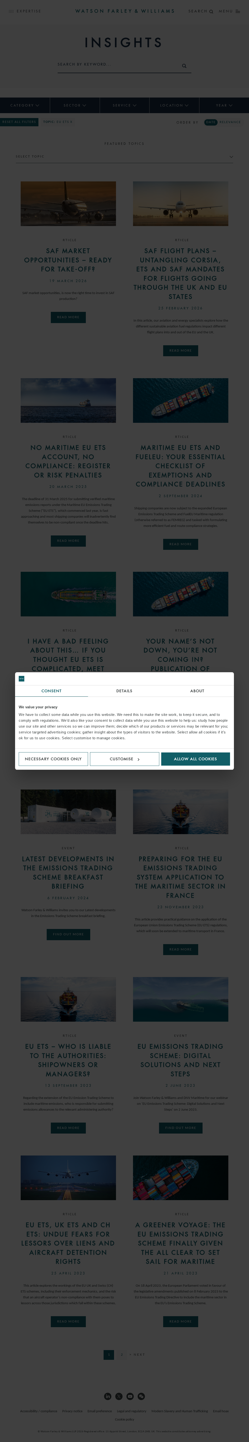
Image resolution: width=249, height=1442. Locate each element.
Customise (121, 759)
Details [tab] (124, 691)
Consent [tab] (52, 691)
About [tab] (197, 691)
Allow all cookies (195, 759)
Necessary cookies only (53, 759)
